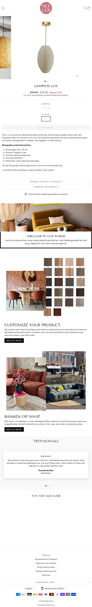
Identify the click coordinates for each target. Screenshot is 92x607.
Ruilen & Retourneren (46, 567)
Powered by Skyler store (46, 605)
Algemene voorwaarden (46, 563)
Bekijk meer (14, 341)
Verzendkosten (38, 95)
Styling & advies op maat (46, 571)
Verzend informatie (46, 187)
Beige (46, 119)
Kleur (46, 114)
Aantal (46, 104)
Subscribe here (45, 582)
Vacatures (46, 575)
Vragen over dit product (46, 182)
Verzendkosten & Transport (46, 559)
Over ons (46, 555)
